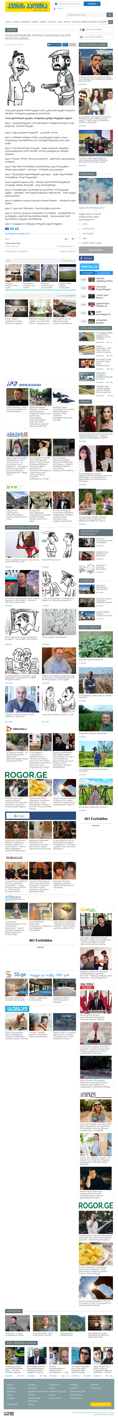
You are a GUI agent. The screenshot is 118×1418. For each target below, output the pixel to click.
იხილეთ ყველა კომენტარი (16, 251)
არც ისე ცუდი (88, 233)
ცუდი (85, 238)
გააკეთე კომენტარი (67, 251)
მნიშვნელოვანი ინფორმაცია (90, 533)
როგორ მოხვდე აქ (69, 261)
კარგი (85, 224)
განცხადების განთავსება (69, 4)
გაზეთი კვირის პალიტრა (93, 37)
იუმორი (11, 30)
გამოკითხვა (88, 174)
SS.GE (8, 261)
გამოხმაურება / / (67, 246)
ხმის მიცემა (96, 250)
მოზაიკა (85, 401)
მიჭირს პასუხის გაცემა (92, 243)
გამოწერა (92, 4)
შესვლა (59, 8)
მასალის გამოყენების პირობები (103, 1415)
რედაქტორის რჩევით (93, 45)
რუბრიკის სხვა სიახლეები (22, 527)
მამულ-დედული (90, 627)
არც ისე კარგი (89, 229)
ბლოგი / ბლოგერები (94, 29)
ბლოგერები (14, 1311)
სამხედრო (87, 580)
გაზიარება (54, 44)
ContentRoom (66, 296)
